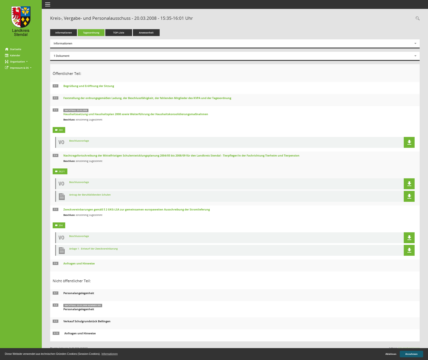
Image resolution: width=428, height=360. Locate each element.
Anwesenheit (146, 32)
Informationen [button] (109, 353)
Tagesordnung (91, 32)
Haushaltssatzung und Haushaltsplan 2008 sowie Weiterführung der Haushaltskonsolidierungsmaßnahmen (135, 114)
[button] (21, 61)
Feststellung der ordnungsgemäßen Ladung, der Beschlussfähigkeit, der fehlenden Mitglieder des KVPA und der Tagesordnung (147, 98)
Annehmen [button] (411, 354)
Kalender (15, 55)
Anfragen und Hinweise (79, 263)
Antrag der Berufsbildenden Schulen (90, 194)
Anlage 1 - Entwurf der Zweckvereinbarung (93, 248)
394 (61, 225)
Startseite (15, 49)
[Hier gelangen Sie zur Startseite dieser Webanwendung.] (21, 22)
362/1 (62, 171)
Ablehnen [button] (390, 354)
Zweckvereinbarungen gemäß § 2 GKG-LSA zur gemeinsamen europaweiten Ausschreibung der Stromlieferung (136, 209)
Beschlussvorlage (79, 140)
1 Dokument (61, 56)
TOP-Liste (118, 32)
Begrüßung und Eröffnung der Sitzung (88, 86)
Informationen (63, 32)
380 (61, 130)
